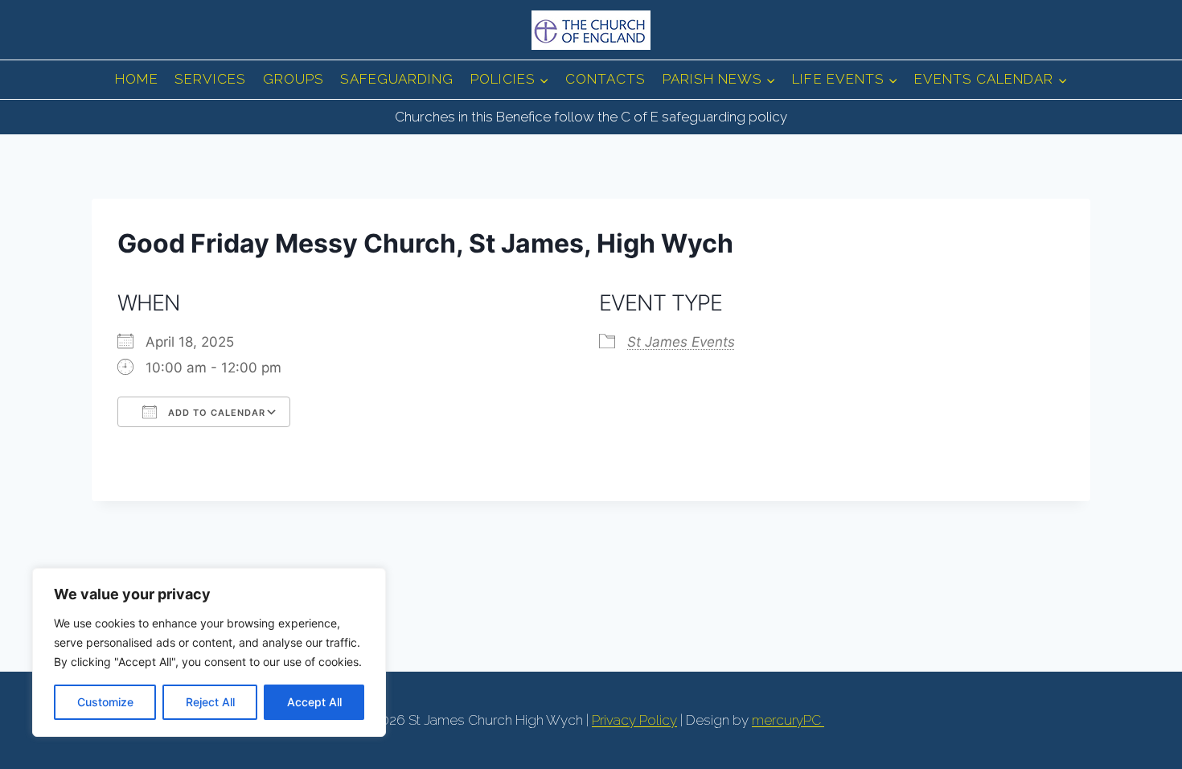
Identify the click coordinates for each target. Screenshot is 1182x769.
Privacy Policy (634, 720)
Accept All (314, 702)
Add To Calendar (215, 412)
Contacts (605, 79)
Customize (105, 702)
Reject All (210, 702)
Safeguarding (397, 79)
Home (136, 79)
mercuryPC (788, 720)
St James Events (681, 342)
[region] (209, 652)
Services (210, 79)
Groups (293, 79)
